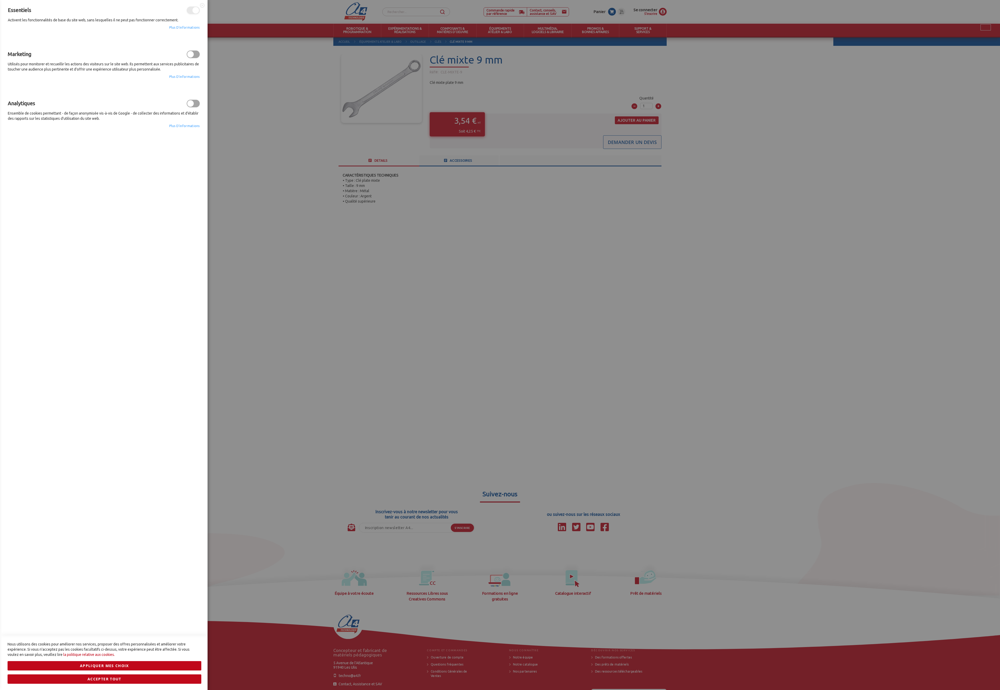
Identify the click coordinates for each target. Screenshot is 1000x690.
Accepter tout (104, 678)
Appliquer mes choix (104, 665)
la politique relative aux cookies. (89, 655)
